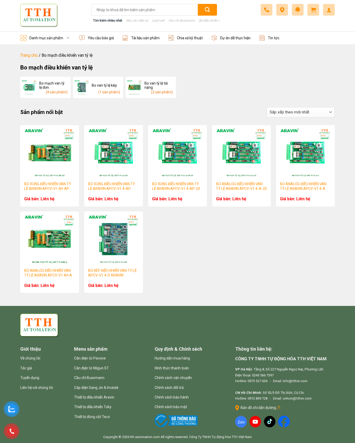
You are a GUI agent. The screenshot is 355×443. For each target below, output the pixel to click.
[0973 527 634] (266, 10)
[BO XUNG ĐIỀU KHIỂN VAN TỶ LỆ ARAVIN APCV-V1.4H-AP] (49, 152)
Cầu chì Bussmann (181, 20)
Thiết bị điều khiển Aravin (94, 397)
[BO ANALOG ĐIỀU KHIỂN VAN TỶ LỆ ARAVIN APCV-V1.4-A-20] (241, 152)
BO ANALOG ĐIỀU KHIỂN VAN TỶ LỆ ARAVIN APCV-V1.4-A (303, 186)
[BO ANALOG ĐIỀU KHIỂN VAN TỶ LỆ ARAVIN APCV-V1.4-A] (305, 152)
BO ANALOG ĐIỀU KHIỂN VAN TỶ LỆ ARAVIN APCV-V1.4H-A (48, 272)
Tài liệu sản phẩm (145, 38)
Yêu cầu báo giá (101, 38)
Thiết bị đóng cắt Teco (92, 417)
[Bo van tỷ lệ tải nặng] (134, 87)
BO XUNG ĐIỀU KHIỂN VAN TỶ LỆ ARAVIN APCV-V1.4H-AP (47, 186)
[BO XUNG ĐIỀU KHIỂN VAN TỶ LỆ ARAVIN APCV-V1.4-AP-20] (177, 152)
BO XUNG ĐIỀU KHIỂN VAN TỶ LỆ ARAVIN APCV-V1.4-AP (111, 186)
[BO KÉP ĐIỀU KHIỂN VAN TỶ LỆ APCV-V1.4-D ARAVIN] (113, 239)
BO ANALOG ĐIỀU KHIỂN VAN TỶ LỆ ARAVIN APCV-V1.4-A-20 (241, 186)
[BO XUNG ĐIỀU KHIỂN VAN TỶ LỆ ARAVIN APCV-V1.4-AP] (113, 152)
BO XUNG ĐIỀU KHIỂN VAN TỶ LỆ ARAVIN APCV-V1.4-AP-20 (176, 186)
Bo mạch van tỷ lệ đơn (51, 85)
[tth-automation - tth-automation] (51, 15)
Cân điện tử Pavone (90, 358)
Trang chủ (29, 55)
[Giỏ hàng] (313, 10)
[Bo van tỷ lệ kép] (81, 87)
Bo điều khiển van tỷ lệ (214, 20)
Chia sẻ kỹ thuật (190, 38)
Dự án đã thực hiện (235, 38)
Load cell (158, 20)
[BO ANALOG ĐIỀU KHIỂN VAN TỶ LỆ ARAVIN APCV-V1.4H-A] (49, 239)
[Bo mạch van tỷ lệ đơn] (29, 87)
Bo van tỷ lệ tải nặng (156, 85)
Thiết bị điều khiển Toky (92, 407)
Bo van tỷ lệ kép (104, 85)
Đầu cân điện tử (137, 20)
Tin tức (273, 38)
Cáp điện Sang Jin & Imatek (96, 388)
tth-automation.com (145, 437)
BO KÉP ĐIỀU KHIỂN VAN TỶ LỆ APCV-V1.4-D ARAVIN (112, 272)
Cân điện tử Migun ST (91, 368)
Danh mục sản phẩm (46, 38)
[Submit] (207, 10)
